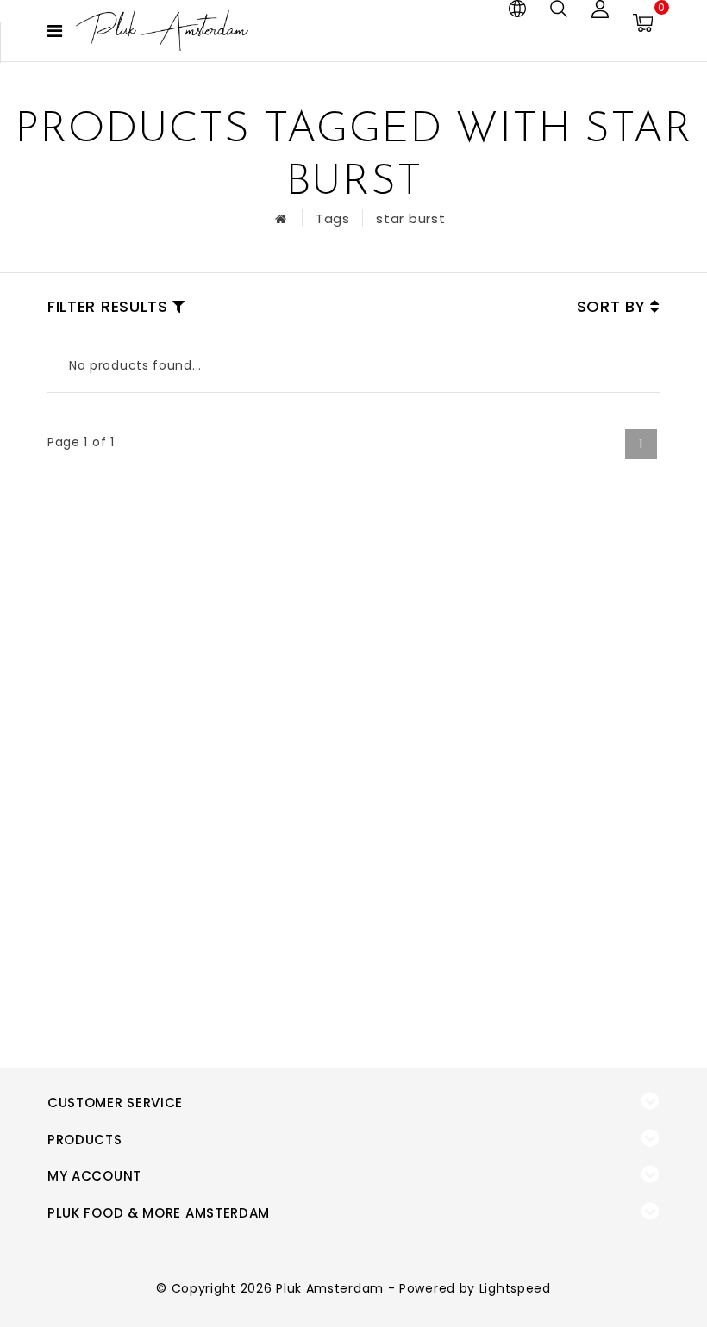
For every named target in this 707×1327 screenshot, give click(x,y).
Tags (333, 218)
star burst (410, 218)
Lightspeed (515, 1288)
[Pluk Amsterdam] (162, 30)
